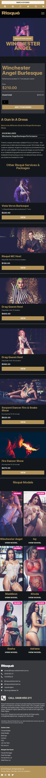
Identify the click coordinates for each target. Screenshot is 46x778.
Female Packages (6, 753)
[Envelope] (2, 775)
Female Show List (6, 758)
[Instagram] (6, 775)
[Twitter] (13, 775)
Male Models (5, 733)
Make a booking (23, 2)
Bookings (4, 735)
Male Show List (5, 760)
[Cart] (43, 6)
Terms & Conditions (24, 771)
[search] (36, 6)
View (23, 217)
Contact (3, 738)
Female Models (5, 731)
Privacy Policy (5, 771)
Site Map (14, 771)
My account (5, 745)
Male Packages (6, 755)
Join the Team (5, 743)
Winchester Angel (38, 145)
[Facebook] (9, 775)
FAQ (2, 740)
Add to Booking (23, 107)
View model (11, 543)
